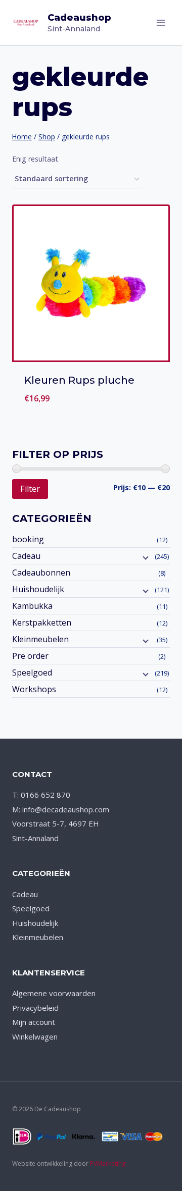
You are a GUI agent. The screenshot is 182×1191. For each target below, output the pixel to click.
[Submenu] (144, 557)
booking (28, 539)
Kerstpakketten (41, 622)
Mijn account (33, 1022)
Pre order (30, 655)
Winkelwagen (35, 1036)
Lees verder (91, 410)
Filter (30, 488)
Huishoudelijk (38, 589)
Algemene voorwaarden (54, 993)
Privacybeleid (35, 1008)
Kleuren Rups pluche (79, 380)
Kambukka (32, 605)
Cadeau (26, 555)
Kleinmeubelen (40, 639)
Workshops (34, 689)
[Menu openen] (160, 22)
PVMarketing (107, 1163)
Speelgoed (32, 672)
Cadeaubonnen (41, 572)
